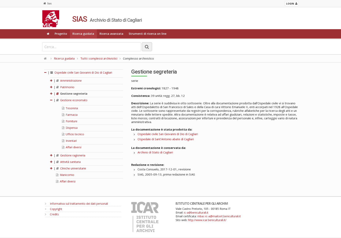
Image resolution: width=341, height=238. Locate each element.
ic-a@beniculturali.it (196, 212)
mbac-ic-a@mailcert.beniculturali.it (219, 216)
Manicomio (66, 175)
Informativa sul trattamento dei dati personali (78, 203)
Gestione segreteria (73, 93)
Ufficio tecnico (74, 134)
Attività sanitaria (70, 162)
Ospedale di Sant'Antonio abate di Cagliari (166, 139)
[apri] (51, 80)
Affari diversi (73, 147)
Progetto (61, 33)
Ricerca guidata (83, 33)
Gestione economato (73, 100)
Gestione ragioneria (72, 155)
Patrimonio (66, 87)
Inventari (71, 141)
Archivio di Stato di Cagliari (155, 152)
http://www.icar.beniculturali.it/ (207, 220)
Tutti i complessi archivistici (98, 58)
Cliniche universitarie (72, 168)
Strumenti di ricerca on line (147, 33)
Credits (54, 214)
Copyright (55, 209)
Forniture (71, 121)
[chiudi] (51, 100)
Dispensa (71, 128)
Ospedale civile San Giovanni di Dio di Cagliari (83, 72)
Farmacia (71, 115)
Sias (49, 3)
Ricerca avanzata (111, 33)
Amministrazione (70, 80)
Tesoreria (71, 108)
